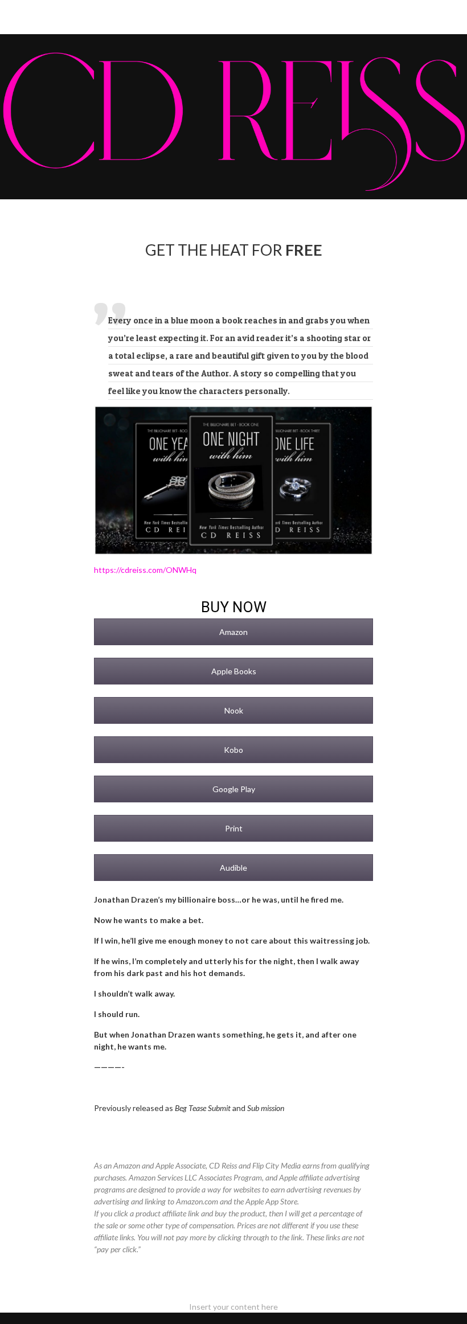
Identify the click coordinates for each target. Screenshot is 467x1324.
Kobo (233, 750)
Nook (233, 710)
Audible (233, 867)
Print (234, 828)
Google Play (233, 789)
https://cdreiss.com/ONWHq (145, 570)
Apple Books (233, 671)
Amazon (233, 632)
